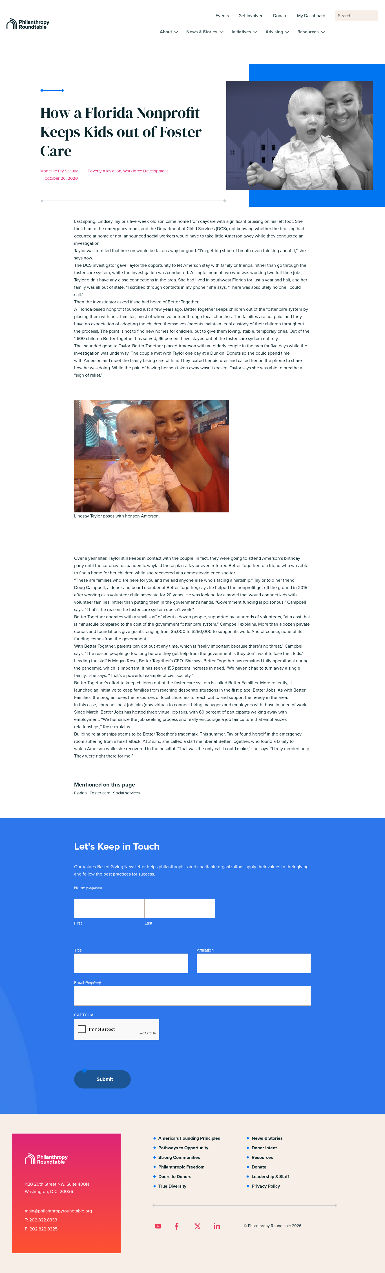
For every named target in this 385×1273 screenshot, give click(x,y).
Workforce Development (145, 171)
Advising (274, 31)
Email (87, 982)
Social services (126, 793)
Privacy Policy (266, 1186)
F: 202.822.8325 (41, 1229)
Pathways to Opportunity (183, 1148)
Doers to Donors (174, 1176)
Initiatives (241, 31)
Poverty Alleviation (104, 171)
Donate (280, 15)
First (78, 923)
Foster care (100, 793)
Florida (80, 793)
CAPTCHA (84, 1015)
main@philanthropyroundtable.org (58, 1211)
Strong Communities (179, 1157)
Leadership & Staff (270, 1176)
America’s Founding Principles (189, 1138)
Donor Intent (264, 1148)
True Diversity (172, 1186)
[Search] (371, 18)
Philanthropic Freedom (181, 1167)
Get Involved (251, 15)
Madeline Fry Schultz (59, 171)
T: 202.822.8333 (41, 1220)
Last (148, 923)
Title (78, 950)
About (166, 31)
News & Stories (201, 31)
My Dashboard (311, 15)
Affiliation (205, 950)
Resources (308, 31)
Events (222, 15)
